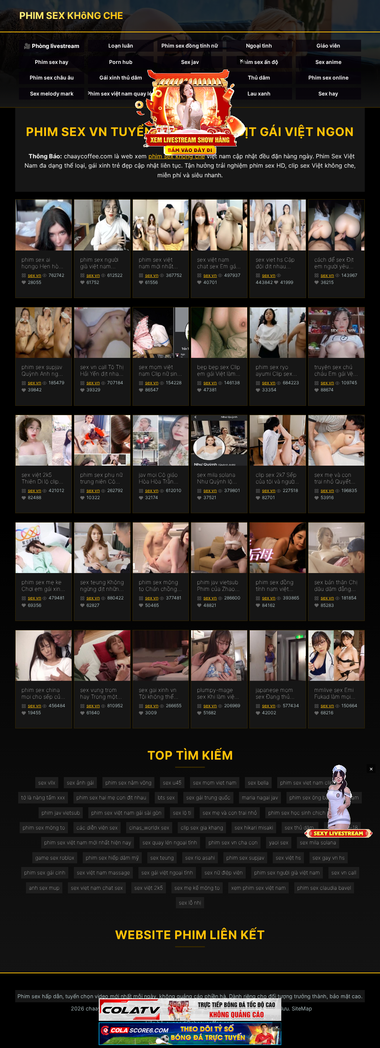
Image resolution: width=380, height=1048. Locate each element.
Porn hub (120, 62)
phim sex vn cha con (233, 842)
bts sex (166, 797)
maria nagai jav (260, 797)
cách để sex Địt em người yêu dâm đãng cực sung (334, 263)
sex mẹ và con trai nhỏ (230, 812)
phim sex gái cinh (44, 872)
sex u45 (172, 782)
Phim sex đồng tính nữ (189, 45)
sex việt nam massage (103, 872)
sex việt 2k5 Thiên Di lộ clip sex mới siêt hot (41, 478)
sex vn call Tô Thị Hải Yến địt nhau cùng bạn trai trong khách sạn (102, 370)
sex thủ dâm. (300, 827)
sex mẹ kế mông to (197, 887)
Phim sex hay (51, 62)
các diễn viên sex (97, 827)
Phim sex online (328, 77)
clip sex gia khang (202, 827)
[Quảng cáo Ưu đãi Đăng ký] (190, 1033)
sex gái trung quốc (208, 797)
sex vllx (46, 782)
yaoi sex (278, 842)
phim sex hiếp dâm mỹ (112, 857)
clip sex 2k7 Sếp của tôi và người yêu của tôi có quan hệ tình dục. (276, 478)
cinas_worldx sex (149, 827)
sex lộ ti (182, 812)
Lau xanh (259, 93)
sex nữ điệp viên (223, 872)
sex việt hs (288, 857)
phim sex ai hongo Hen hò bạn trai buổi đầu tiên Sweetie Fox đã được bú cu (43, 263)
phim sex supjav (245, 857)
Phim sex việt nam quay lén (120, 93)
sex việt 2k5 (148, 887)
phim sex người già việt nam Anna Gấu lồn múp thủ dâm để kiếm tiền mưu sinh (101, 263)
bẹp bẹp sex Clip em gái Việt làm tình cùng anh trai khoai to (218, 370)
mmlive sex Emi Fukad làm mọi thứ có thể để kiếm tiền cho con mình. (334, 693)
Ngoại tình (259, 45)
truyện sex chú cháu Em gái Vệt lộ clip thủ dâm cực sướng (334, 370)
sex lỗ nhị (190, 902)
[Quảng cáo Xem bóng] (190, 1009)
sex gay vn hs (328, 857)
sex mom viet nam (214, 782)
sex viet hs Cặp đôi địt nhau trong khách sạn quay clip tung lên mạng (276, 263)
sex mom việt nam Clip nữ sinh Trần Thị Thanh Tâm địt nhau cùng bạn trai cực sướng (161, 370)
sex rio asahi (200, 857)
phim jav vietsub (61, 812)
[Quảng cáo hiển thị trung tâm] (190, 111)
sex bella (258, 782)
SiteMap (302, 1008)
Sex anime (328, 62)
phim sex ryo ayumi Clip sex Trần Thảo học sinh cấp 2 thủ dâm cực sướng (275, 370)
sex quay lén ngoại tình (169, 842)
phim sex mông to (44, 827)
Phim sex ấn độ (259, 62)
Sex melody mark (51, 93)
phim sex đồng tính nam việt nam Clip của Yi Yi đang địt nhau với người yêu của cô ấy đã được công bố (276, 585)
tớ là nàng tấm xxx (43, 797)
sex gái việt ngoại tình (167, 872)
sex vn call (343, 872)
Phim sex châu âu (52, 77)
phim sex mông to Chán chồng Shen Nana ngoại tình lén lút (160, 585)
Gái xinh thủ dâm (120, 77)
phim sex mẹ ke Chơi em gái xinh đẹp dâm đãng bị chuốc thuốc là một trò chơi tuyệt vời (43, 585)
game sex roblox (54, 857)
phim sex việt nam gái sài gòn (126, 812)
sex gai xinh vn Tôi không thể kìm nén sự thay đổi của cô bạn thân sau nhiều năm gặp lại (158, 693)
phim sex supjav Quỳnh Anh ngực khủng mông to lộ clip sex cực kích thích (43, 370)
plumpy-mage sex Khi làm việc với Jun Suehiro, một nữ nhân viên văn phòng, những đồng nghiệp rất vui (217, 693)
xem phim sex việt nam (258, 887)
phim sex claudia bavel (324, 887)
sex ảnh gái (80, 782)
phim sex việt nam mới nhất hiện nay (87, 842)
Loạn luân (120, 45)
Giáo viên (328, 45)
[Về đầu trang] (364, 1039)
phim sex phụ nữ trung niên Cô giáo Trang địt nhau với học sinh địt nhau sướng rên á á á (101, 478)
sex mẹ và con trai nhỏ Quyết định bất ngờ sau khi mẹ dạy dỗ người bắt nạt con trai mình (335, 478)
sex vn (34, 275)
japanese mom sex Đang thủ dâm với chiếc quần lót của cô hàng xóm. (275, 693)
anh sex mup (44, 887)
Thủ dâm (259, 77)
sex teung (162, 857)
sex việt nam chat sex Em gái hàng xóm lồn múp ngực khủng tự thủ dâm (218, 263)
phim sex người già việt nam (287, 872)
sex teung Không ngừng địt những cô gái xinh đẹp (102, 585)
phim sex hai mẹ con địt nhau (111, 797)
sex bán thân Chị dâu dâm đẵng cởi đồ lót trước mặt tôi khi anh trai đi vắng (335, 585)
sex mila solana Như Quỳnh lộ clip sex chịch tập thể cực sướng (219, 478)
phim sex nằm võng (128, 782)
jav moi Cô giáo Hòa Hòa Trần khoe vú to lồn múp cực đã (158, 478)
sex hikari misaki (254, 827)
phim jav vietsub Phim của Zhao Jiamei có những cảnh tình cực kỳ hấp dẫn (218, 585)
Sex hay (328, 93)
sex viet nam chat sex (97, 887)
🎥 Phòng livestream (51, 45)
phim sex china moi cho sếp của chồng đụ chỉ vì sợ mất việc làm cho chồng (42, 693)
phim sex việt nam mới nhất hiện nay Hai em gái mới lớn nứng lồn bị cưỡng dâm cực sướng (160, 263)
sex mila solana (318, 842)
